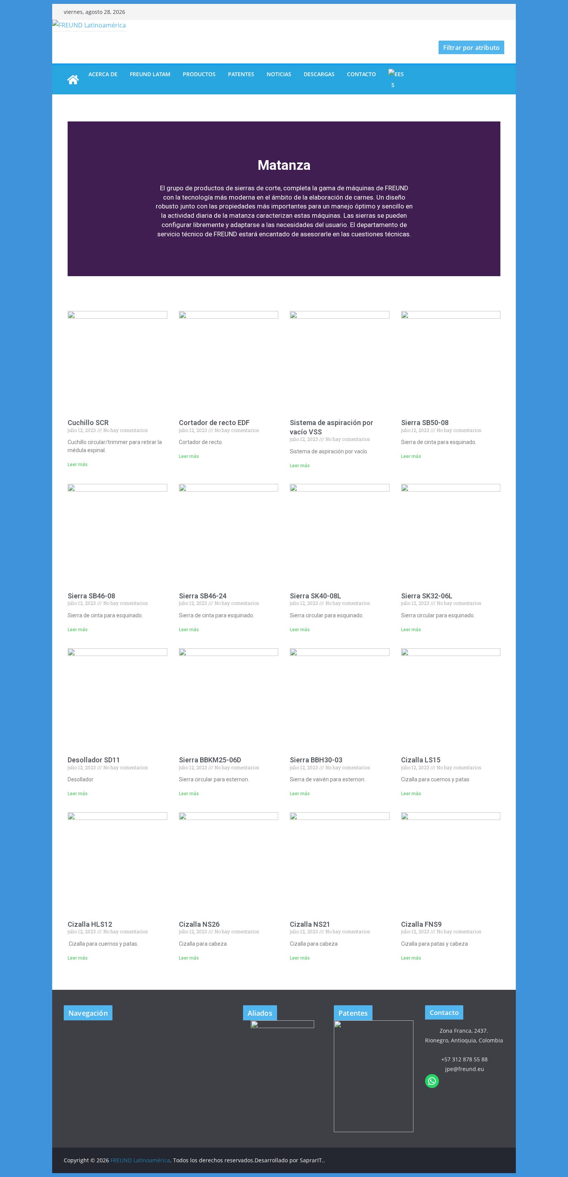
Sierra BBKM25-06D (210, 760)
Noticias (279, 74)
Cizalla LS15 (420, 760)
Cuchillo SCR (88, 423)
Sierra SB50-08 (425, 423)
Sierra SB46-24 (202, 596)
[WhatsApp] (432, 1081)
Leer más (78, 464)
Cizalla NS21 (310, 924)
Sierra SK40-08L (315, 596)
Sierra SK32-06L (426, 596)
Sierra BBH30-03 (316, 760)
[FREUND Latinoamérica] (89, 25)
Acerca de (102, 74)
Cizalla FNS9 (421, 924)
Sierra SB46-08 (91, 596)
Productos (199, 74)
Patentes (241, 74)
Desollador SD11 (94, 760)
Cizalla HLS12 (90, 924)
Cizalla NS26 (199, 924)
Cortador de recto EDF (214, 423)
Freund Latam (150, 74)
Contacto (361, 74)
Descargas (319, 74)
